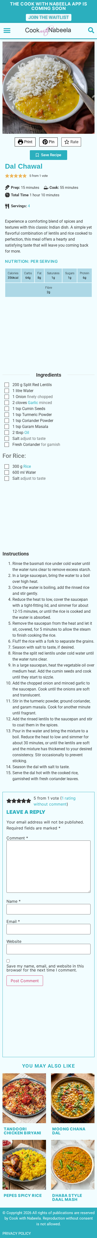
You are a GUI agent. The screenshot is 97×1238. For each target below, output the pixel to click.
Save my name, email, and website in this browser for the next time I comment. (45, 968)
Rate (73, 141)
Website (13, 941)
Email (13, 921)
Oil (26, 432)
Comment (17, 838)
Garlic (33, 402)
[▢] (7, 385)
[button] (6, 30)
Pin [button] (51, 141)
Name (13, 901)
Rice (27, 466)
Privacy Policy (16, 1233)
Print (27, 141)
